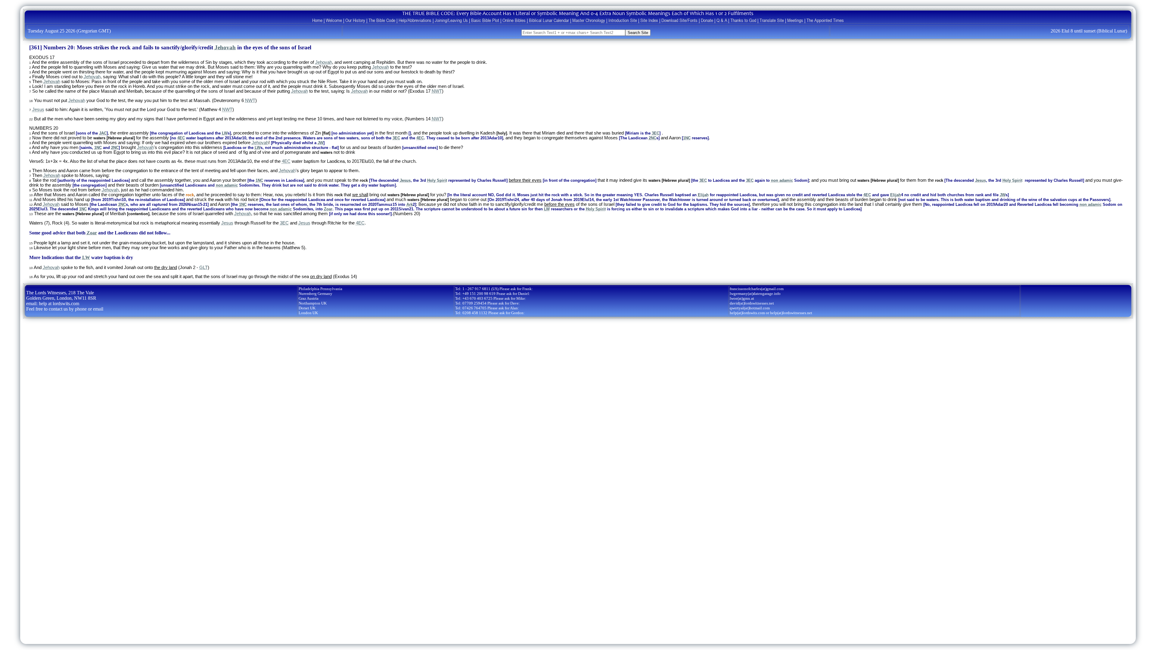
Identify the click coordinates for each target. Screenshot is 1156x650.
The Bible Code (381, 20)
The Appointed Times (825, 20)
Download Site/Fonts (679, 20)
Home (317, 20)
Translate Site (772, 20)
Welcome (334, 20)
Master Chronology (588, 20)
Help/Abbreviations (415, 20)
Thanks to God (743, 20)
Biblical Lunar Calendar (549, 20)
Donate (707, 20)
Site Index (649, 20)
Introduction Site (622, 20)
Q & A (721, 20)
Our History (355, 20)
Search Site (638, 32)
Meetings (795, 20)
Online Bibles (514, 20)
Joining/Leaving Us (451, 20)
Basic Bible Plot (485, 20)
